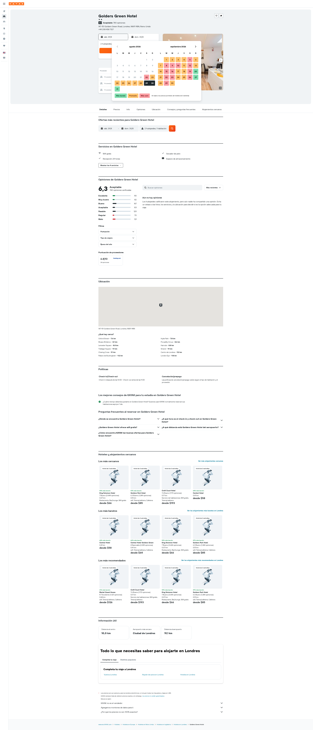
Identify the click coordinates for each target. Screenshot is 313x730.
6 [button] (134, 65)
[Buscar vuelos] (4, 11)
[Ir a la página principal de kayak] (16, 3)
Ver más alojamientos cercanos (210, 461)
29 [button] (146, 83)
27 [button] (135, 83)
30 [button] (152, 83)
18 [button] (123, 77)
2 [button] (152, 59)
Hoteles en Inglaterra (164, 724)
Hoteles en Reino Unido (146, 724)
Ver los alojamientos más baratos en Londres (205, 511)
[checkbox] (110, 260)
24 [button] (117, 83)
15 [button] (147, 71)
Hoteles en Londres (187, 675)
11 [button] (123, 71)
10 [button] (117, 71)
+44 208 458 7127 (106, 29)
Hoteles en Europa (129, 724)
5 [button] (129, 65)
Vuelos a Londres (110, 675)
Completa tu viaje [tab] (109, 660)
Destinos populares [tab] (128, 660)
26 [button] (129, 83)
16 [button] (152, 71)
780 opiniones (119, 23)
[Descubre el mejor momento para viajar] (4, 38)
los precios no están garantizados (153, 696)
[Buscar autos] (4, 21)
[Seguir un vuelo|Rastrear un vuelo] (4, 33)
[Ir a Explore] (4, 28)
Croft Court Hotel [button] (168, 490)
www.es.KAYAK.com (105, 724)
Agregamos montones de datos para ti (117, 707)
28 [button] (141, 83)
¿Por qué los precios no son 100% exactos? (119, 712)
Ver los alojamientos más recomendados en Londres (202, 560)
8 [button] (146, 65)
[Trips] (4, 45)
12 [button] (129, 71)
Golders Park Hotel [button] (138, 493)
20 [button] (135, 77)
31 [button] (117, 89)
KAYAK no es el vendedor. (112, 703)
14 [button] (141, 71)
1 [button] (146, 59)
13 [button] (135, 71)
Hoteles (117, 724)
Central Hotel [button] (198, 493)
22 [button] (146, 77)
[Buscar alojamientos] (4, 16)
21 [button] (141, 77)
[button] (4, 3)
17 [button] (117, 77)
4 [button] (123, 65)
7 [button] (140, 65)
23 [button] (152, 77)
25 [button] (123, 83)
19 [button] (129, 77)
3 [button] (117, 65)
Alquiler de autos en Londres (152, 675)
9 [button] (152, 65)
